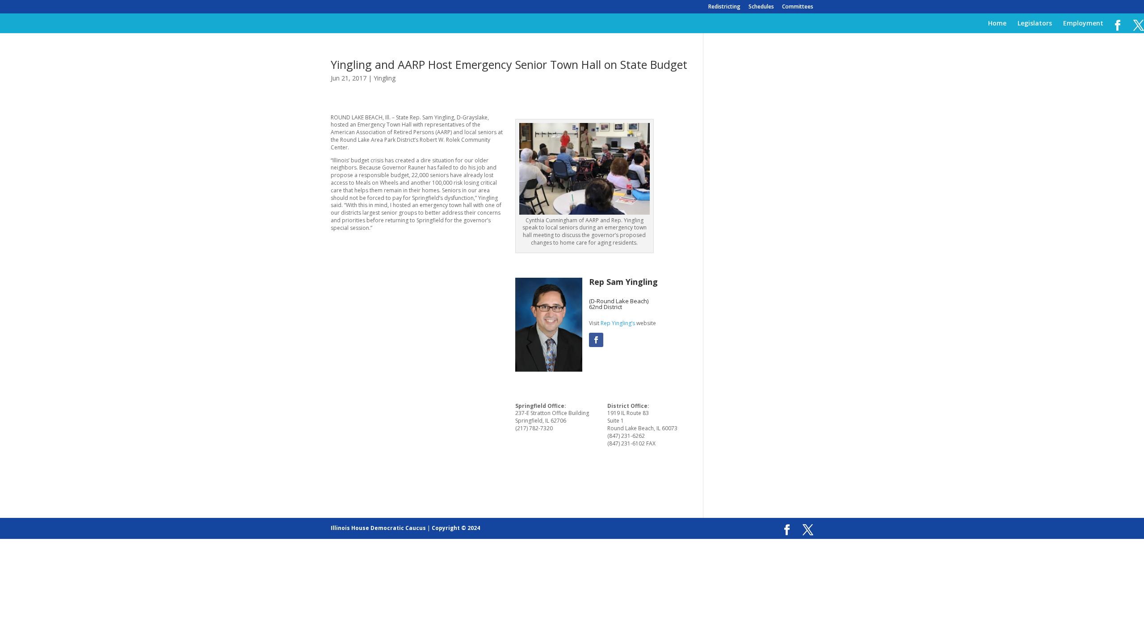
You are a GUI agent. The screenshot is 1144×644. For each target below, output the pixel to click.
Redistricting (724, 7)
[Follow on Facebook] (596, 340)
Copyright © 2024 (456, 528)
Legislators (1035, 23)
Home (997, 23)
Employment (1083, 23)
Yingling (384, 78)
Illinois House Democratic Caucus (378, 528)
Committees (797, 7)
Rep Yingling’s (618, 323)
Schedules (761, 7)
